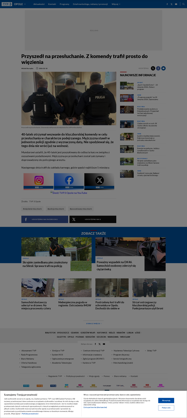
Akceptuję (166, 400)
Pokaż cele (166, 408)
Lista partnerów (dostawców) (95, 407)
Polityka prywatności (30, 414)
